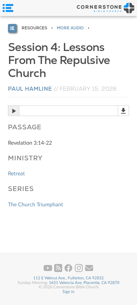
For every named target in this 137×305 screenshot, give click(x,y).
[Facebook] (69, 271)
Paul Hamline (30, 88)
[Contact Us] (89, 271)
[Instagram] (79, 271)
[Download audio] (123, 110)
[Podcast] (59, 271)
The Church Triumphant (35, 204)
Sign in (68, 292)
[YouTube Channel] (48, 271)
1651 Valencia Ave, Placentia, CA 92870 (84, 283)
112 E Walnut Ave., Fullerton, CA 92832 (68, 278)
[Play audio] (13, 110)
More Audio (70, 28)
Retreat (16, 173)
